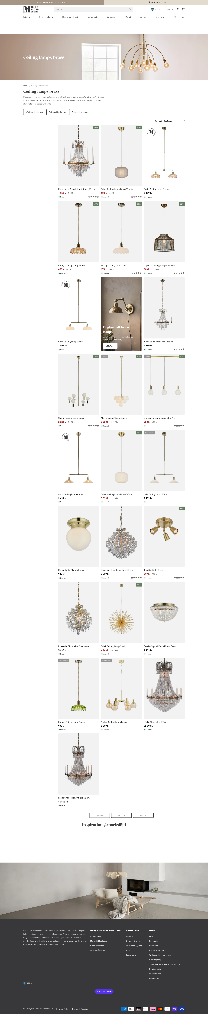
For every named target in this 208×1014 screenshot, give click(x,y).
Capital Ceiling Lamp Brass (71, 418)
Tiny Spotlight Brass (153, 570)
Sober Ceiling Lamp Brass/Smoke (117, 189)
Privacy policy (155, 959)
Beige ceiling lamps (57, 112)
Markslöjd (48, 1009)
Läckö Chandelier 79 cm (155, 722)
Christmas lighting (134, 945)
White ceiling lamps (34, 112)
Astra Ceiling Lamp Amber (71, 494)
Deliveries (153, 945)
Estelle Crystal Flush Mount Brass (160, 646)
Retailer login (155, 969)
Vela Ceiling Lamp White (155, 494)
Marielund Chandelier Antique (158, 341)
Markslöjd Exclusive (98, 941)
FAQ (151, 936)
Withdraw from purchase (160, 955)
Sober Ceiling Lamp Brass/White (116, 494)
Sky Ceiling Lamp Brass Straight (159, 418)
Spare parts (131, 955)
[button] (183, 9)
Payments (153, 941)
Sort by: (158, 121)
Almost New (95, 936)
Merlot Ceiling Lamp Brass (114, 418)
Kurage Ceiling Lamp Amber (71, 265)
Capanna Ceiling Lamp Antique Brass (162, 265)
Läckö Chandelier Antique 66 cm (74, 797)
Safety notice (155, 973)
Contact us (154, 978)
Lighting (129, 936)
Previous (23, 112)
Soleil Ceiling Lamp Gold (113, 646)
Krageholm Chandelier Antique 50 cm (76, 189)
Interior (129, 950)
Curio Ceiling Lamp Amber (156, 189)
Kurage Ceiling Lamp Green (71, 722)
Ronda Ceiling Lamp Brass (71, 570)
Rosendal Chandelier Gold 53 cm (117, 570)
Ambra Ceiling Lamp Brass (114, 722)
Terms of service (80, 1009)
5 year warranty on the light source (164, 964)
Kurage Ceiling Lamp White (114, 265)
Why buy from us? (98, 950)
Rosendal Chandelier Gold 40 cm (74, 646)
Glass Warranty (97, 945)
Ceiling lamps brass (39, 85)
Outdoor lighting (133, 941)
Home (26, 85)
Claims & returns (156, 950)
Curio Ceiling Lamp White (70, 341)
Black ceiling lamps (80, 112)
